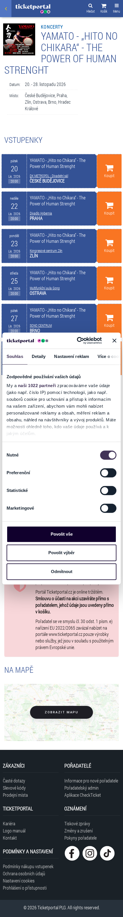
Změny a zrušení (78, 831)
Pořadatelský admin (81, 788)
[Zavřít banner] (114, 341)
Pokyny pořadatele (80, 838)
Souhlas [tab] (15, 356)
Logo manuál (14, 831)
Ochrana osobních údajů (24, 873)
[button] (104, 9)
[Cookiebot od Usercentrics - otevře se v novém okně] (77, 340)
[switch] (108, 472)
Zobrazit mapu (61, 712)
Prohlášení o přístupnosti (25, 888)
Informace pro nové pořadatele (91, 781)
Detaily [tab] (39, 356)
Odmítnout (61, 571)
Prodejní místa (15, 795)
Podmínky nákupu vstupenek (28, 866)
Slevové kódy (14, 788)
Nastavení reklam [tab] (71, 356)
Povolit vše (62, 534)
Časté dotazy (14, 781)
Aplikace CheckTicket (82, 795)
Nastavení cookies (19, 881)
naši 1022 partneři (37, 385)
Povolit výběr (61, 552)
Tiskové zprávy (77, 823)
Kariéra (9, 823)
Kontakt (10, 838)
